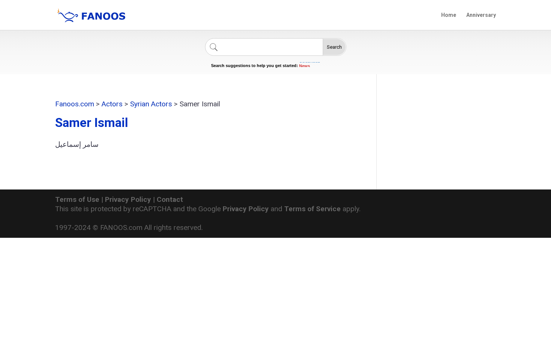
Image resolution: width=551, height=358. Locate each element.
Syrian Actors (151, 104)
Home (448, 15)
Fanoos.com (74, 104)
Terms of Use (77, 199)
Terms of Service (312, 208)
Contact (170, 199)
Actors (112, 104)
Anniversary (481, 15)
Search (334, 47)
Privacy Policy (128, 199)
